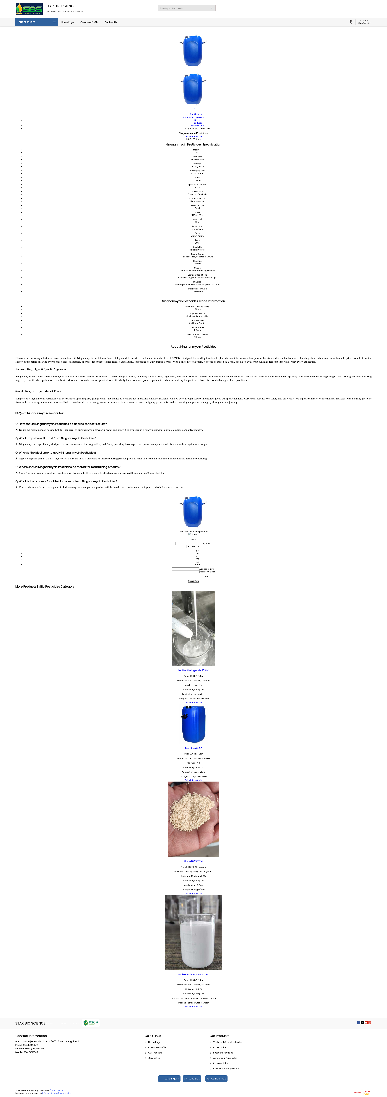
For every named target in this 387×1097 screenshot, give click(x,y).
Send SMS (194, 1078)
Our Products (27, 22)
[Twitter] (362, 1023)
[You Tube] (366, 1023)
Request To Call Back (193, 117)
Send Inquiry (195, 114)
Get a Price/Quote (193, 136)
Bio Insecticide (220, 1063)
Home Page (68, 22)
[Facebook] (358, 1023)
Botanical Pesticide (223, 1052)
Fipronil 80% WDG (193, 861)
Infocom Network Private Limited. (57, 1093)
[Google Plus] (369, 1023)
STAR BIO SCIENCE (64, 8)
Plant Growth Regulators (226, 1068)
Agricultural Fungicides (225, 1058)
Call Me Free (218, 1078)
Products (197, 123)
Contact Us (111, 22)
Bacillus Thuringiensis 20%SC (193, 670)
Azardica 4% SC (193, 748)
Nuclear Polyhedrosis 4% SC (193, 974)
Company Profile (89, 22)
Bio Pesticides (197, 125)
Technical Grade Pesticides (227, 1042)
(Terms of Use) (56, 1090)
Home (197, 120)
